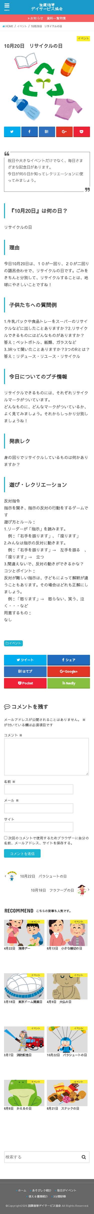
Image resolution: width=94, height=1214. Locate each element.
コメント (13, 735)
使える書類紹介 (38, 1196)
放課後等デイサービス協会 (44, 1206)
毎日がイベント (66, 1190)
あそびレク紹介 (41, 1190)
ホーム (22, 1190)
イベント (15, 643)
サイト (9, 819)
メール (11, 800)
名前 (10, 781)
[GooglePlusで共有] (64, 131)
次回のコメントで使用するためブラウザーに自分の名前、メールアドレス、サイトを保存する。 (46, 840)
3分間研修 (59, 1196)
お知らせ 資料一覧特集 (48, 18)
